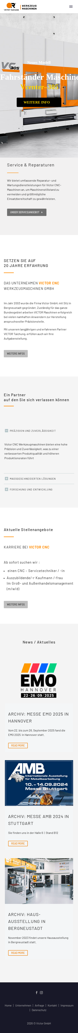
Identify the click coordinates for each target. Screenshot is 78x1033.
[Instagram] (41, 992)
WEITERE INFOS (16, 353)
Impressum (67, 1005)
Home (8, 1005)
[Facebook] (36, 992)
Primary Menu (71, 6)
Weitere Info (38, 102)
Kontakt (52, 1005)
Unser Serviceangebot (26, 212)
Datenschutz (39, 1010)
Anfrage (39, 1005)
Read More (18, 745)
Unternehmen (23, 1005)
